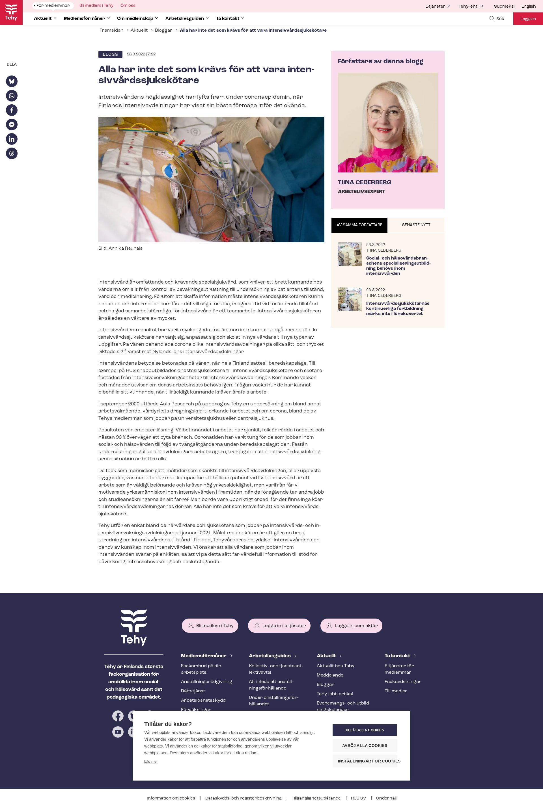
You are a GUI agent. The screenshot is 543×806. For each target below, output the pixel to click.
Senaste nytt (416, 225)
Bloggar (164, 30)
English (529, 7)
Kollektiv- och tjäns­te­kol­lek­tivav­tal (275, 669)
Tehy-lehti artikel (335, 694)
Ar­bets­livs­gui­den (270, 656)
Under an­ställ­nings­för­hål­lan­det (274, 700)
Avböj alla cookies (364, 746)
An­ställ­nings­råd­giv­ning (206, 682)
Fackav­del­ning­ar (403, 682)
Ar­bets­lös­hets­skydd (203, 700)
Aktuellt (139, 30)
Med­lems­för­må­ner (204, 656)
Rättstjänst (193, 691)
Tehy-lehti (468, 7)
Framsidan (111, 30)
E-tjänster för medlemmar (399, 669)
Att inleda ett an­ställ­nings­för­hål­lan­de (271, 685)
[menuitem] (508, 6)
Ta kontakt (398, 656)
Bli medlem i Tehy (215, 626)
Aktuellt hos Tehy (335, 666)
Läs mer (151, 761)
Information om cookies (171, 798)
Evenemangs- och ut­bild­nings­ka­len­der (343, 706)
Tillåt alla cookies (364, 730)
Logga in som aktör (356, 626)
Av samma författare (359, 225)
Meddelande (330, 675)
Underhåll (386, 798)
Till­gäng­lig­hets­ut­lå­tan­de (317, 798)
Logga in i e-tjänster (284, 626)
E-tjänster (435, 7)
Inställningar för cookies (367, 761)
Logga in (528, 19)
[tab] (359, 225)
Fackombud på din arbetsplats (201, 669)
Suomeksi (504, 7)
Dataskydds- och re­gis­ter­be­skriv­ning (244, 798)
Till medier (396, 691)
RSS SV (359, 798)
